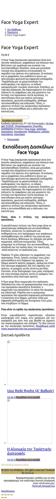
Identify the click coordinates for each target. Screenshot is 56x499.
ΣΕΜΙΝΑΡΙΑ (7, 129)
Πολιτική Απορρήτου (43, 486)
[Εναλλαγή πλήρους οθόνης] (5, 494)
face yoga (30, 129)
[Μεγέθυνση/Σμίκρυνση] (2, 494)
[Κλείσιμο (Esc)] (11, 494)
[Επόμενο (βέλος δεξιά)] (5, 497)
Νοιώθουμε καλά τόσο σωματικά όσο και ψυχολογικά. (28, 327)
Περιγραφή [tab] (13, 139)
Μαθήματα (34, 131)
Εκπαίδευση (20, 131)
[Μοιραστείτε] (8, 494)
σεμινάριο (19, 134)
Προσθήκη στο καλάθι (11, 120)
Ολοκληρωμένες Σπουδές (29, 126)
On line (49, 123)
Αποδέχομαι (7, 491)
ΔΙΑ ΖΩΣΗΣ (7, 126)
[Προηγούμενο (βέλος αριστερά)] (2, 497)
